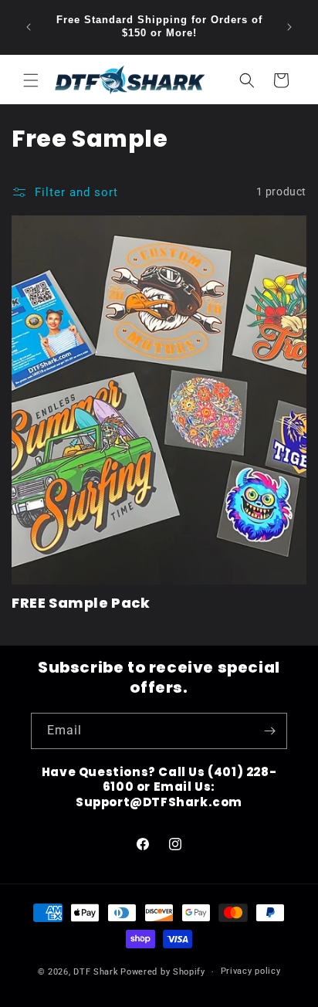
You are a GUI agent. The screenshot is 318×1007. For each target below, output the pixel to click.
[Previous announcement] (29, 27)
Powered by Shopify (162, 972)
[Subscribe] (269, 731)
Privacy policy (251, 971)
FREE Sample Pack (81, 603)
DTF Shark (95, 972)
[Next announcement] (289, 27)
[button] (31, 80)
